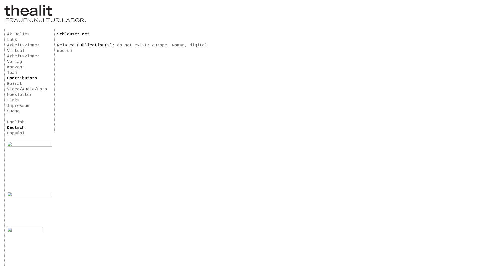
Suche (13, 111)
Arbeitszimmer (23, 45)
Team (12, 73)
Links (13, 100)
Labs (12, 40)
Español (16, 133)
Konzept (16, 67)
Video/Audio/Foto (27, 89)
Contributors (22, 78)
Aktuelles (18, 34)
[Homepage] (45, 21)
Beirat (14, 84)
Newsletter (19, 95)
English (16, 122)
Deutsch (16, 128)
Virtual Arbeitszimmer (23, 54)
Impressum (18, 106)
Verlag (14, 62)
